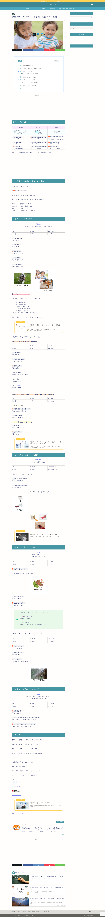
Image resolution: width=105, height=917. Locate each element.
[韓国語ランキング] (16, 793)
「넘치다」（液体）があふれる (29, 85)
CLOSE (56, 60)
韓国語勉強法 (43, 8)
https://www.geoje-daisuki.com (28, 835)
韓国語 (27, 8)
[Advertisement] (38, 107)
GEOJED (52, 4)
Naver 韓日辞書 (20, 813)
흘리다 (38, 224)
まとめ (23, 88)
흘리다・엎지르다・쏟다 (27, 65)
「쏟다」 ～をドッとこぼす (28, 79)
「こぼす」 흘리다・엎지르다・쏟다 (31, 68)
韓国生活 (35, 8)
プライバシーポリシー (17, 915)
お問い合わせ (53, 8)
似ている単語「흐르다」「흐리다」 (31, 73)
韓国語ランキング (16, 795)
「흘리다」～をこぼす (27, 71)
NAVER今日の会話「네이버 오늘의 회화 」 (69, 8)
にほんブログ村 (16, 786)
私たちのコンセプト (27, 915)
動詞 (13, 14)
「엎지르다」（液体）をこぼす (29, 77)
